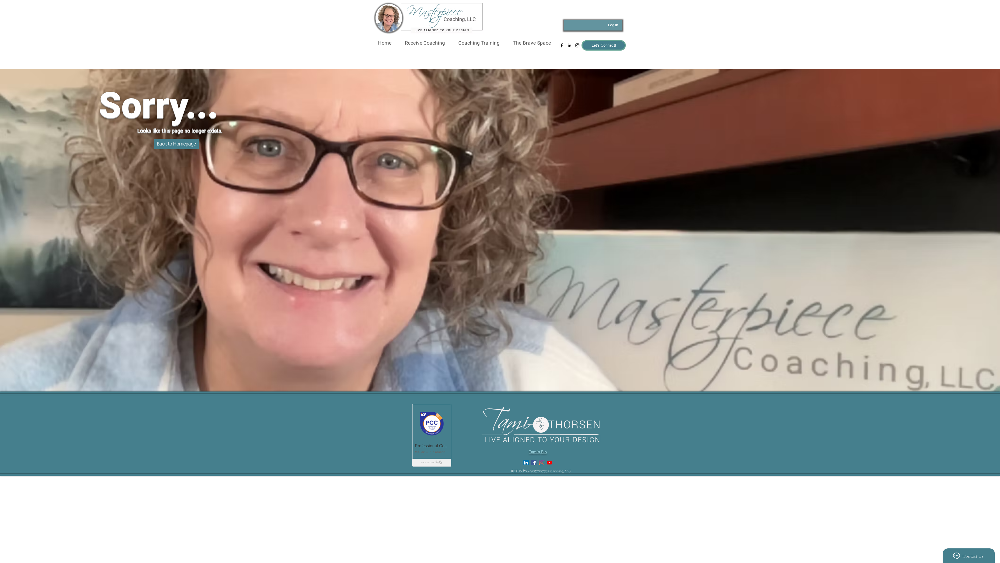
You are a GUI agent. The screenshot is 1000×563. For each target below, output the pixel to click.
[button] (176, 144)
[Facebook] (533, 462)
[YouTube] (549, 462)
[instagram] (577, 45)
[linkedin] (569, 45)
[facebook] (561, 45)
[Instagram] (541, 462)
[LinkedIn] (526, 462)
